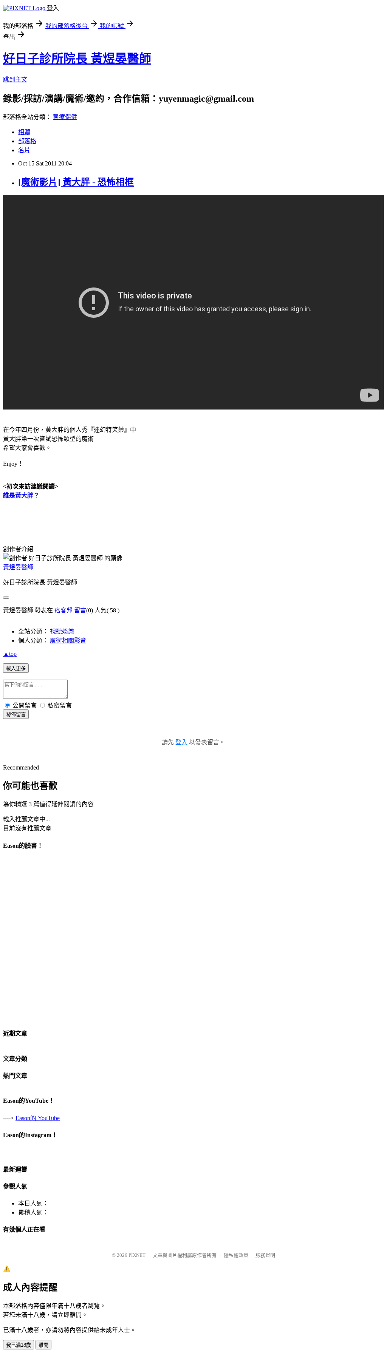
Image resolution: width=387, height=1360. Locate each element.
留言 (80, 610)
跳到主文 (15, 79)
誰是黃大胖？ (21, 495)
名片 (24, 150)
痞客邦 (63, 610)
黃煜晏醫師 (18, 567)
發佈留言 (16, 714)
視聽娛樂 (62, 631)
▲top (10, 654)
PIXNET (137, 1255)
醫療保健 (65, 117)
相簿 (24, 132)
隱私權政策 (236, 1255)
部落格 (27, 141)
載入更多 (16, 668)
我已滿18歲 (18, 1345)
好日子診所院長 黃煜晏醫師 (77, 58)
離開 (43, 1345)
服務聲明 (265, 1255)
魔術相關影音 (68, 640)
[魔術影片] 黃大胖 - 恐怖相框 (76, 182)
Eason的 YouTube (37, 1118)
